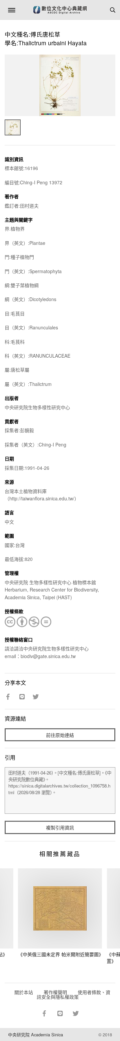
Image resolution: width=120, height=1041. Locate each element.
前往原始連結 (60, 735)
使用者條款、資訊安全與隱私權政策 (73, 994)
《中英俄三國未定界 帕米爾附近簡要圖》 (60, 954)
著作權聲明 (55, 992)
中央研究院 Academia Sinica (35, 1034)
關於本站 (23, 992)
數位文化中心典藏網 (60, 10)
